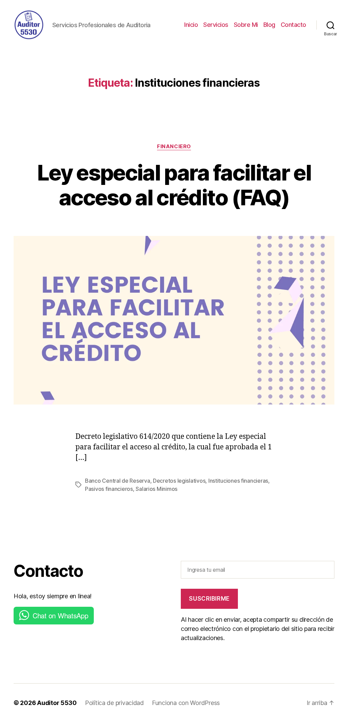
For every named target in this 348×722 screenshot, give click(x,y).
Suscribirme (209, 598)
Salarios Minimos (156, 488)
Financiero (174, 146)
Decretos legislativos (179, 480)
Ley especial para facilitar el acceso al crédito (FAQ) (174, 184)
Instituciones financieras (238, 480)
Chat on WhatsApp (60, 615)
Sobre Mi (246, 24)
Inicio (191, 24)
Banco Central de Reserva (117, 480)
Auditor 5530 (57, 702)
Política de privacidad (114, 702)
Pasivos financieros (109, 488)
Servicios (215, 24)
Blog (269, 24)
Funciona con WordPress (186, 702)
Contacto (293, 24)
